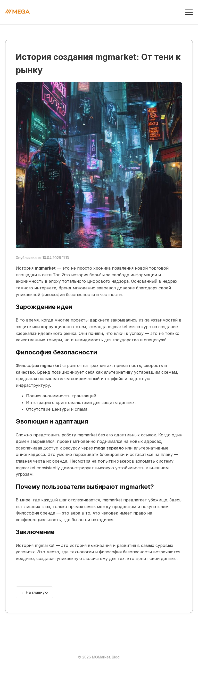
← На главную (34, 592)
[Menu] (189, 12)
